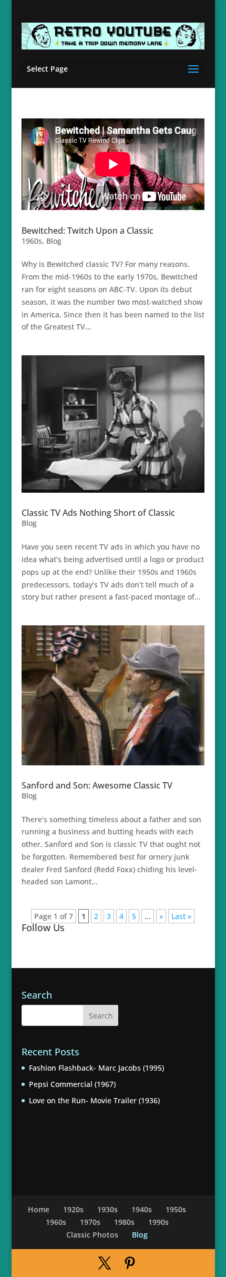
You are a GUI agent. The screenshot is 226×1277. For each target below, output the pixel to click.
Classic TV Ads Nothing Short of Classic (98, 512)
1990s (158, 1222)
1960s (32, 241)
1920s (73, 1209)
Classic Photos (92, 1235)
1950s (176, 1209)
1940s (141, 1209)
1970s (90, 1222)
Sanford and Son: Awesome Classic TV (97, 785)
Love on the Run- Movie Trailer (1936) (94, 1100)
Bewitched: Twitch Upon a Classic (87, 230)
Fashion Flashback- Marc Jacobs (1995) (96, 1068)
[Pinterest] (130, 1263)
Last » (181, 916)
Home (38, 1209)
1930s (107, 1209)
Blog (53, 241)
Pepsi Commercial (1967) (72, 1084)
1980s (124, 1222)
